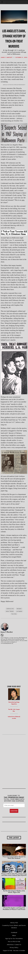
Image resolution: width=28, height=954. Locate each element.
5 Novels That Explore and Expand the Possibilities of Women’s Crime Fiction (14, 909)
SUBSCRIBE (14, 810)
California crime (10, 608)
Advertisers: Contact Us (14, 944)
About (14, 935)
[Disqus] (14, 664)
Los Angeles (19, 611)
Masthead (14, 932)
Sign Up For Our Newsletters (14, 938)
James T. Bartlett (6, 57)
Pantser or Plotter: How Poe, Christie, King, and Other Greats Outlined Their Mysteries (14, 875)
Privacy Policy (14, 947)
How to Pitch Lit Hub (14, 941)
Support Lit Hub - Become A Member (14, 950)
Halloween (19, 608)
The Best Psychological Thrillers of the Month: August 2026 (14, 892)
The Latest (14, 837)
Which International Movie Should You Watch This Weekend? (14, 858)
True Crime (14, 613)
